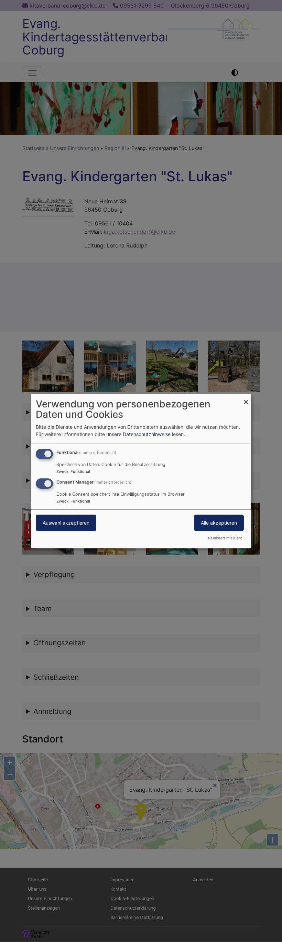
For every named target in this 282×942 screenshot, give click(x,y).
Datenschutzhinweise (147, 434)
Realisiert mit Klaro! (225, 538)
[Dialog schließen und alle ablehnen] (246, 398)
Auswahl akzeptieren (66, 523)
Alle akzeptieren (219, 523)
